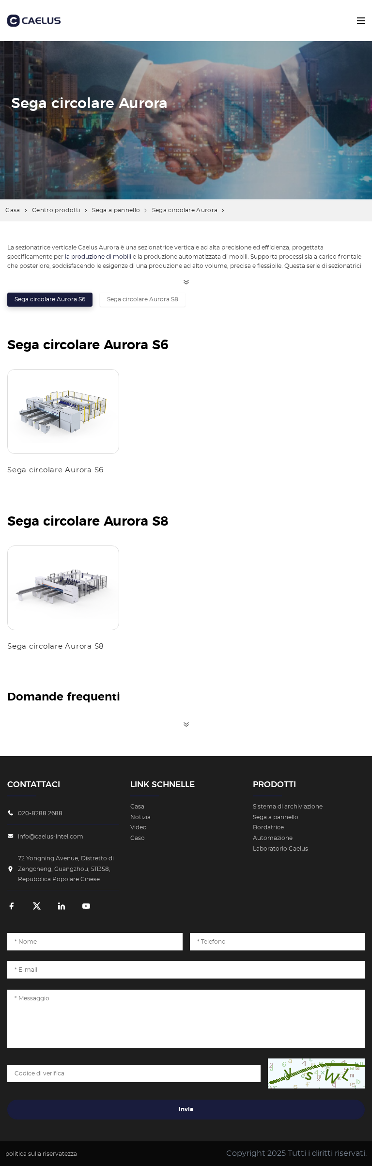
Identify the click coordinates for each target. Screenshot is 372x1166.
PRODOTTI (274, 785)
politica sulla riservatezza (41, 1154)
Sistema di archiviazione (288, 806)
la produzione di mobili (98, 257)
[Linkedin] (61, 906)
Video (138, 827)
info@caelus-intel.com (50, 837)
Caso (137, 838)
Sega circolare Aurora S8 (142, 299)
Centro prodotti (56, 210)
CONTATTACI (33, 785)
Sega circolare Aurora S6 (50, 299)
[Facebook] (11, 906)
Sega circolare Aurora (185, 210)
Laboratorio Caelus (280, 849)
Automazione (273, 838)
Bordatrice (268, 827)
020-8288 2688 (40, 813)
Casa (12, 210)
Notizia (140, 817)
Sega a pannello (116, 210)
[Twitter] (37, 906)
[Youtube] (86, 906)
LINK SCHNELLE (162, 785)
